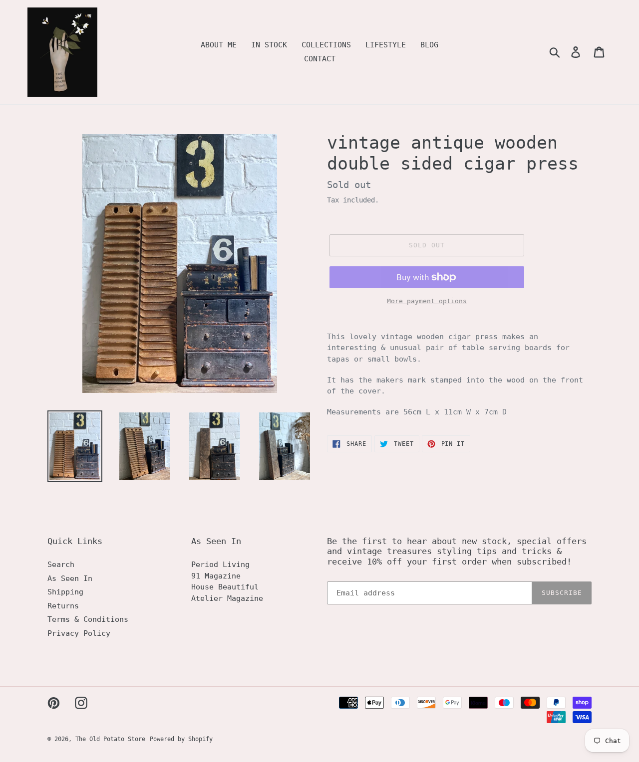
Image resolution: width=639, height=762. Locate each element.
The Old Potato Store (110, 739)
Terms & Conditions (87, 619)
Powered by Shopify (181, 739)
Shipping (65, 591)
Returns (63, 605)
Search (60, 564)
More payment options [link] (427, 301)
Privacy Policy (78, 633)
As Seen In (69, 578)
